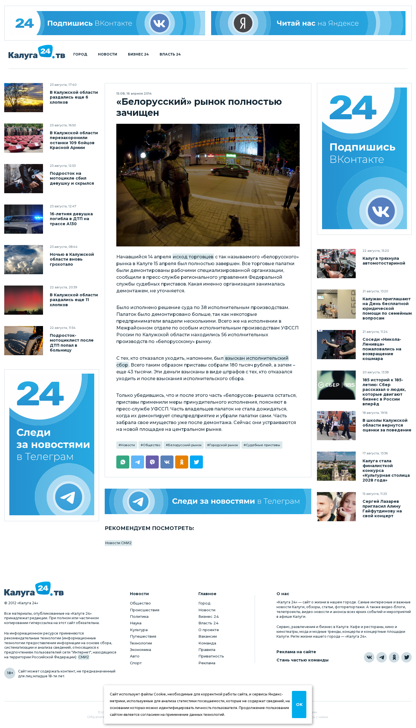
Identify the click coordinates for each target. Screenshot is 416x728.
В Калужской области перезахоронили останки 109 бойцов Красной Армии (74, 140)
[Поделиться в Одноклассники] (182, 462)
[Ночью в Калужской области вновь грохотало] (23, 259)
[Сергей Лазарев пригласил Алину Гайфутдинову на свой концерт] (336, 506)
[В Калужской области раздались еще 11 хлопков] (23, 300)
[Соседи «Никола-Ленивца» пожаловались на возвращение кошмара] (336, 344)
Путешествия (143, 636)
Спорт (136, 663)
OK (299, 704)
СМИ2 (83, 657)
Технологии (141, 643)
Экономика (140, 649)
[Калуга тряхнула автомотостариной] (336, 263)
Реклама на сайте (296, 652)
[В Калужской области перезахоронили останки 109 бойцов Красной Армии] (23, 138)
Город (80, 54)
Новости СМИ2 (118, 543)
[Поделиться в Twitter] (196, 462)
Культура (139, 629)
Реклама (206, 663)
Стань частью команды (302, 660)
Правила (206, 649)
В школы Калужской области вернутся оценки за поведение (387, 425)
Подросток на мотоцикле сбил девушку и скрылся (72, 178)
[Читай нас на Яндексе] (308, 23)
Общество (151, 445)
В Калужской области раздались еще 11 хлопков (74, 300)
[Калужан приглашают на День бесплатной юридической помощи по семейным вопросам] (336, 304)
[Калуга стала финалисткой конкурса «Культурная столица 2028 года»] (336, 466)
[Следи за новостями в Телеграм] (208, 501)
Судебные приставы (263, 445)
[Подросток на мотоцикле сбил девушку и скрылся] (23, 178)
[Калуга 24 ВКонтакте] (107, 23)
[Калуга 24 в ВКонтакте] (369, 657)
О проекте (208, 629)
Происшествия (144, 610)
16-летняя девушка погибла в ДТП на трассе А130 (71, 219)
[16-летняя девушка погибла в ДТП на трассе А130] (23, 219)
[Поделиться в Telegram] (137, 462)
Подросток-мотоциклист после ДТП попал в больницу (72, 342)
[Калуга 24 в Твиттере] (406, 657)
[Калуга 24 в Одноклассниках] (394, 657)
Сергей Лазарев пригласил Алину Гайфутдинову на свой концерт (382, 508)
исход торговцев (193, 256)
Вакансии (207, 636)
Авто (135, 656)
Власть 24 (170, 54)
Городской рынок (223, 445)
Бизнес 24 (138, 54)
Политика (139, 616)
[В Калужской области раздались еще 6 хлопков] (23, 97)
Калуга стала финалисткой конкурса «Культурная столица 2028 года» (386, 471)
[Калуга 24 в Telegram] (381, 657)
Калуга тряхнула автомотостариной (384, 261)
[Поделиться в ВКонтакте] (167, 462)
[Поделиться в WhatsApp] (123, 462)
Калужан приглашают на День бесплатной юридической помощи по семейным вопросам (387, 309)
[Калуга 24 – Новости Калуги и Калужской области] (36, 52)
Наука (135, 623)
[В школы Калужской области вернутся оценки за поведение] (336, 425)
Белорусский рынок (184, 445)
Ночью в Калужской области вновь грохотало (72, 259)
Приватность (211, 656)
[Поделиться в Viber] (152, 462)
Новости (107, 54)
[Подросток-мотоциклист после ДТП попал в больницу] (23, 340)
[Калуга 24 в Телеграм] (51, 445)
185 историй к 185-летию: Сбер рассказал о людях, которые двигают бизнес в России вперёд (384, 392)
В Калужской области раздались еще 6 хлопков (74, 97)
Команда (207, 643)
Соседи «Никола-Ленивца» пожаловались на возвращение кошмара (382, 349)
